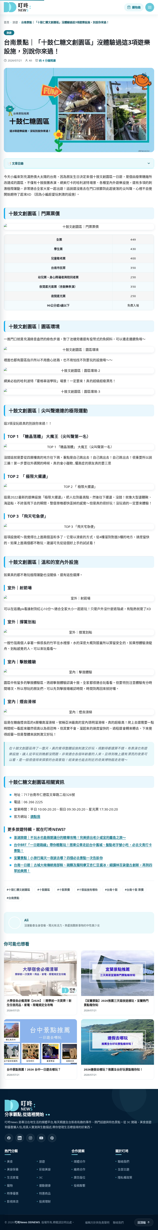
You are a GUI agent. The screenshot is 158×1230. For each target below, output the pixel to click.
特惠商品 (45, 1193)
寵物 (10, 1185)
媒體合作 (79, 1161)
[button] (149, 7)
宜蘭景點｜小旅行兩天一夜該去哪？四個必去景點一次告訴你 (58, 858)
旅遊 (15, 22)
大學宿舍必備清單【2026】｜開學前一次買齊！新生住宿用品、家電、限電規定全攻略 (39, 1003)
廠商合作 (79, 1169)
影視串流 (12, 1201)
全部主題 (123, 1169)
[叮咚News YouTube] (41, 1138)
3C (41, 1177)
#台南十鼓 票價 (134, 889)
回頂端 (142, 1222)
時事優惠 (12, 1193)
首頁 (6, 22)
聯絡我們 (123, 1161)
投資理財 (45, 1201)
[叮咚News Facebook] (9, 1138)
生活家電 (12, 1177)
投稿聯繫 (79, 1185)
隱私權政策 (125, 1177)
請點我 (35, 816)
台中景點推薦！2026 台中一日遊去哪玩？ (34, 1069)
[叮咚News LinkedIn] (19, 1138)
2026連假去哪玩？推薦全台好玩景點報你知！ (113, 1069)
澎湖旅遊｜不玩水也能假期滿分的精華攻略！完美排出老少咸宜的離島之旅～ (70, 837)
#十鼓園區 (43, 889)
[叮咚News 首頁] (18, 7)
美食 (10, 1161)
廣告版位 (79, 1177)
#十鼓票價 (63, 889)
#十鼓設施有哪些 (87, 889)
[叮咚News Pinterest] (52, 1138)
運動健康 (45, 1185)
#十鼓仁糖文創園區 (18, 889)
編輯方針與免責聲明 (97, 1222)
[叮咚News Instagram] (30, 1138)
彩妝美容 (45, 1169)
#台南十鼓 (111, 889)
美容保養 (12, 1169)
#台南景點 (13, 898)
